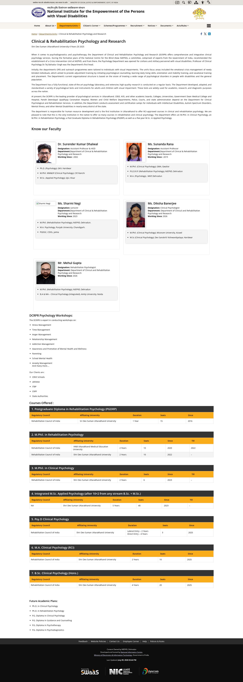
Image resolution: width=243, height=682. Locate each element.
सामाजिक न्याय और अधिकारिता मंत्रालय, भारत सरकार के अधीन (50, 2)
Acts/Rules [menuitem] (182, 25)
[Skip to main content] (177, 2)
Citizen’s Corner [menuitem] (90, 25)
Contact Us (114, 641)
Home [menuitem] (37, 25)
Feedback (83, 641)
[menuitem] (183, 2)
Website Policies (98, 641)
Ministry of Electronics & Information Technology (113, 655)
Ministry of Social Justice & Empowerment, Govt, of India (94, 2)
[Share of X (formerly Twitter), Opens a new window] (205, 34)
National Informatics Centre (131, 652)
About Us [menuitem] (49, 25)
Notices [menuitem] (151, 25)
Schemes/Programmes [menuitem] (114, 25)
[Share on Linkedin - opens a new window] (210, 34)
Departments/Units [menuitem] (68, 25)
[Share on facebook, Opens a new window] (201, 34)
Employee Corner (131, 641)
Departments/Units (48, 34)
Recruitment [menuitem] (136, 25)
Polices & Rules (157, 641)
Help (144, 641)
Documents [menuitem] (165, 25)
